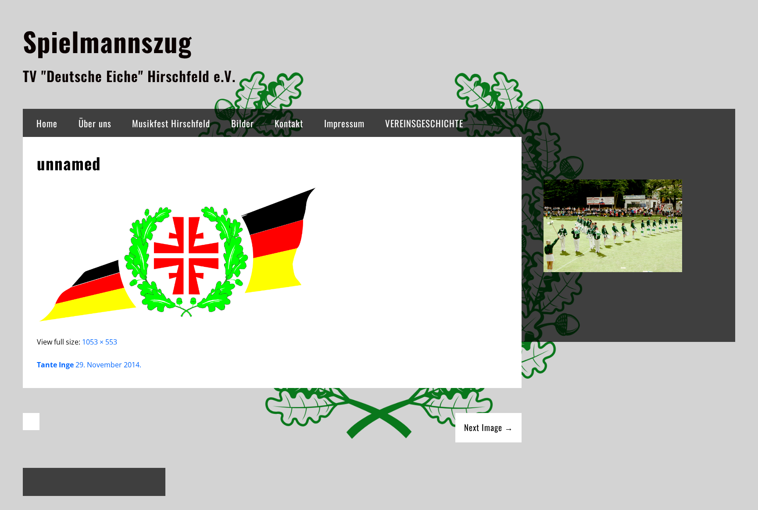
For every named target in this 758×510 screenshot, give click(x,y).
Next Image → (488, 427)
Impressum (344, 123)
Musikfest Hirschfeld (171, 123)
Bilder (242, 123)
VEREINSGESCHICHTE (424, 123)
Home (46, 123)
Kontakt (289, 123)
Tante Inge (55, 365)
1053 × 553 (99, 342)
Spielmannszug (107, 41)
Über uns (95, 123)
